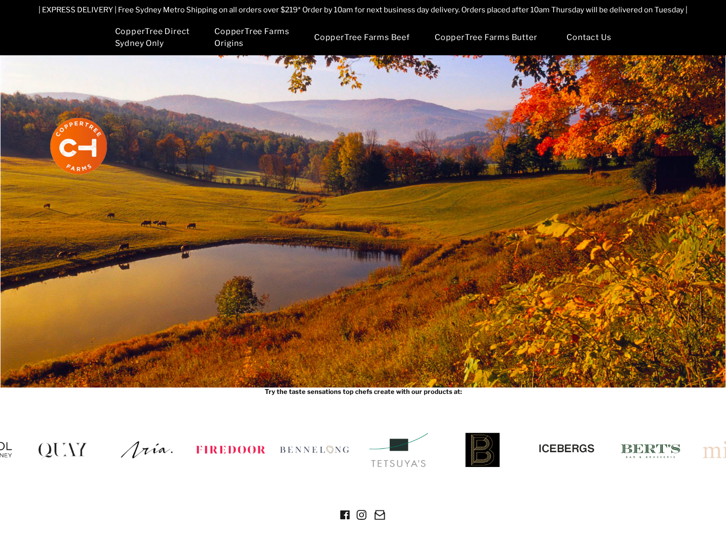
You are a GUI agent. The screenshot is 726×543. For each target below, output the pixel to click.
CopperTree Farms (251, 37)
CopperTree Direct (152, 37)
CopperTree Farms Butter (486, 37)
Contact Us (588, 37)
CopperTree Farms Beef (362, 37)
